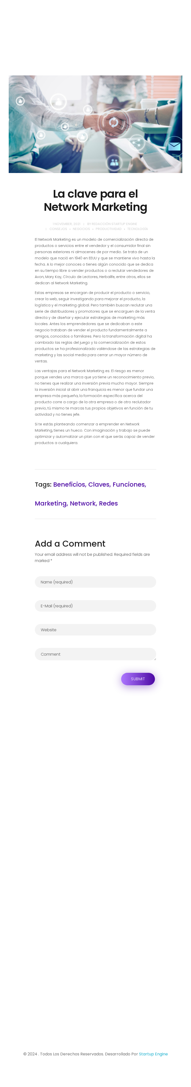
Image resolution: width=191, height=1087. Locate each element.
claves (98, 484)
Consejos (58, 229)
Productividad (109, 229)
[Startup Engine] (54, 25)
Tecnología (137, 229)
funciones (129, 484)
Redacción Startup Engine (114, 224)
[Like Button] (149, 494)
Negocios (81, 229)
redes (108, 503)
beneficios (69, 484)
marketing (51, 503)
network (83, 503)
